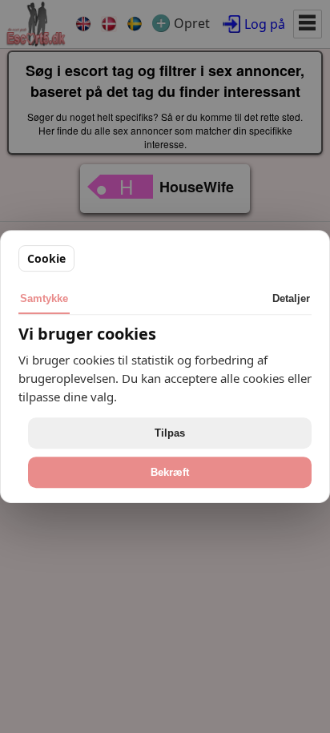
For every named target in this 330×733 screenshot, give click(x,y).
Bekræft (170, 472)
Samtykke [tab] (44, 298)
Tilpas (170, 433)
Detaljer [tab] (291, 298)
